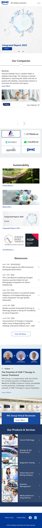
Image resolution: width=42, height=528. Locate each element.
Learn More (6, 86)
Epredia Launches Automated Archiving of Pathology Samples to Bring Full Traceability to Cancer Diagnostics (19, 310)
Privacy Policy (21, 517)
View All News (20, 334)
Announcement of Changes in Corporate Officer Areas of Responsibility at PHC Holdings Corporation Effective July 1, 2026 (19, 323)
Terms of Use (9, 517)
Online (6, 49)
